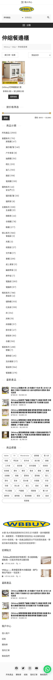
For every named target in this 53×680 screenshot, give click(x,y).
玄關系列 (6, 207)
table (6, 455)
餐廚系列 (6, 347)
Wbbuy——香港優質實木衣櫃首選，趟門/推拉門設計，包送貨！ (20, 571)
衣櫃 (8, 341)
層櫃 (46, 460)
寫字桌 (26, 460)
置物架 (9, 355)
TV (14, 455)
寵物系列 (6, 187)
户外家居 (10, 153)
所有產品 (6, 132)
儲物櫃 (9, 301)
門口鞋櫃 (8, 491)
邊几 (27, 485)
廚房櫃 (19, 465)
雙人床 (45, 491)
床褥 (8, 318)
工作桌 (7, 465)
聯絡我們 (6, 656)
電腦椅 (9, 287)
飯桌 (47, 496)
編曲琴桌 (10, 270)
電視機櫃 (28, 496)
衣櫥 (6, 485)
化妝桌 (9, 307)
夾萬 (8, 241)
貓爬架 (9, 201)
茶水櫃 (25, 480)
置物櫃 (37, 475)
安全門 (9, 190)
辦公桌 (16, 485)
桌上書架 (10, 264)
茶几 (8, 170)
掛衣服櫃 (32, 465)
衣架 (46, 480)
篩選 (6, 118)
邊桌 (8, 175)
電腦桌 (9, 281)
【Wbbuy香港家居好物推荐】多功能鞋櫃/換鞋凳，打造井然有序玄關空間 (20, 558)
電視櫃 (9, 181)
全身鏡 (9, 210)
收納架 (45, 465)
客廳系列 (6, 138)
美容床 (9, 296)
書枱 (15, 471)
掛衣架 (9, 330)
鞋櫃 (8, 227)
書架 (23, 471)
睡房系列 (6, 292)
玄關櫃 (7, 475)
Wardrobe (24, 455)
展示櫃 (37, 460)
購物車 (5, 644)
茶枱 (6, 480)
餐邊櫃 (9, 372)
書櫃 (8, 258)
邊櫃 (46, 485)
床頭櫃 (9, 324)
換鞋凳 (9, 215)
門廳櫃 (21, 491)
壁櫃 (8, 350)
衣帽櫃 (9, 221)
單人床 (46, 455)
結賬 (4, 639)
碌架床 (9, 335)
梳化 (8, 164)
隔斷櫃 (33, 491)
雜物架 (6, 496)
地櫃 (6, 460)
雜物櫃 (17, 496)
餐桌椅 (9, 367)
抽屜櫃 (9, 158)
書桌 (31, 471)
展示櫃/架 (10, 147)
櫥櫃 (47, 471)
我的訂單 (6, 650)
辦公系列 (6, 233)
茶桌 (15, 480)
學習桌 (15, 460)
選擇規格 (13, 97)
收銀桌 (9, 247)
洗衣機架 (10, 361)
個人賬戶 (6, 633)
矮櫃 (16, 475)
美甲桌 (9, 275)
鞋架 (38, 496)
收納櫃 (6, 471)
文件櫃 (9, 253)
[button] (26, 25)
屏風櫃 (9, 141)
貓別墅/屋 (10, 195)
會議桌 (9, 236)
